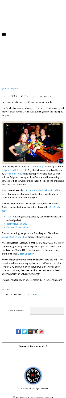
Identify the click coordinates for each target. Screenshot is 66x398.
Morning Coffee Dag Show (15, 237)
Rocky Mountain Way (16, 224)
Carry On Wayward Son (17, 227)
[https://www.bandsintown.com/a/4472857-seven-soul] (47, 331)
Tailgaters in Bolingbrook (14, 170)
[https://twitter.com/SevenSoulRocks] (24, 331)
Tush (8, 216)
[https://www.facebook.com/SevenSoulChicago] (18, 331)
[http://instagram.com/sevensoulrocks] (36, 331)
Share (34, 294)
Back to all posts (10, 88)
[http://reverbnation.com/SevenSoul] (30, 331)
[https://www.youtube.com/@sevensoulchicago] (42, 331)
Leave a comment (14, 294)
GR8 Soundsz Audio (14, 173)
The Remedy (37, 166)
